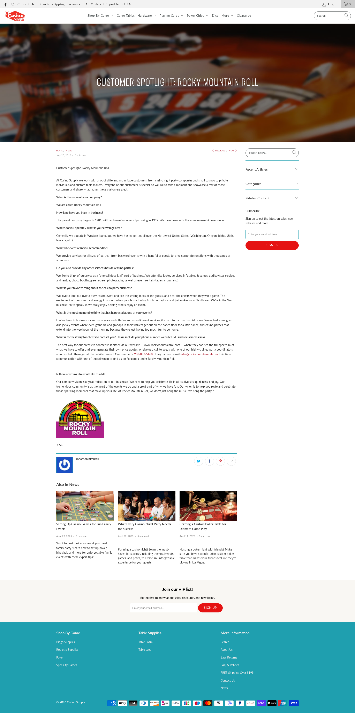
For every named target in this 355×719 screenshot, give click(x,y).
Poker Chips (196, 15)
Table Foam (145, 642)
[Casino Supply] (14, 15)
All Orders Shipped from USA (108, 4)
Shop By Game (99, 15)
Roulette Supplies (67, 649)
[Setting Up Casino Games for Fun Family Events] (85, 506)
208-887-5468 (143, 354)
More (225, 15)
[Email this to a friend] (231, 461)
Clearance (244, 15)
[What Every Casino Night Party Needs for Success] (146, 506)
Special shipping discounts (60, 4)
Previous (219, 150)
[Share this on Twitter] (198, 461)
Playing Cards (170, 15)
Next (232, 150)
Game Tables (126, 15)
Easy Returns (229, 657)
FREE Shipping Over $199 (237, 672)
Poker (59, 657)
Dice (215, 15)
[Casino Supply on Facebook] (5, 4)
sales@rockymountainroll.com (199, 354)
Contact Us (26, 4)
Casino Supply (76, 702)
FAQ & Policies (230, 665)
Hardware (145, 15)
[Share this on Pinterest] (220, 461)
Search (225, 642)
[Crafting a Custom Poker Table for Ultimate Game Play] (208, 506)
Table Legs (144, 649)
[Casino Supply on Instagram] (12, 4)
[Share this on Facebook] (209, 461)
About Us (227, 649)
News (224, 688)
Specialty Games (66, 665)
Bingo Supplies (65, 642)
